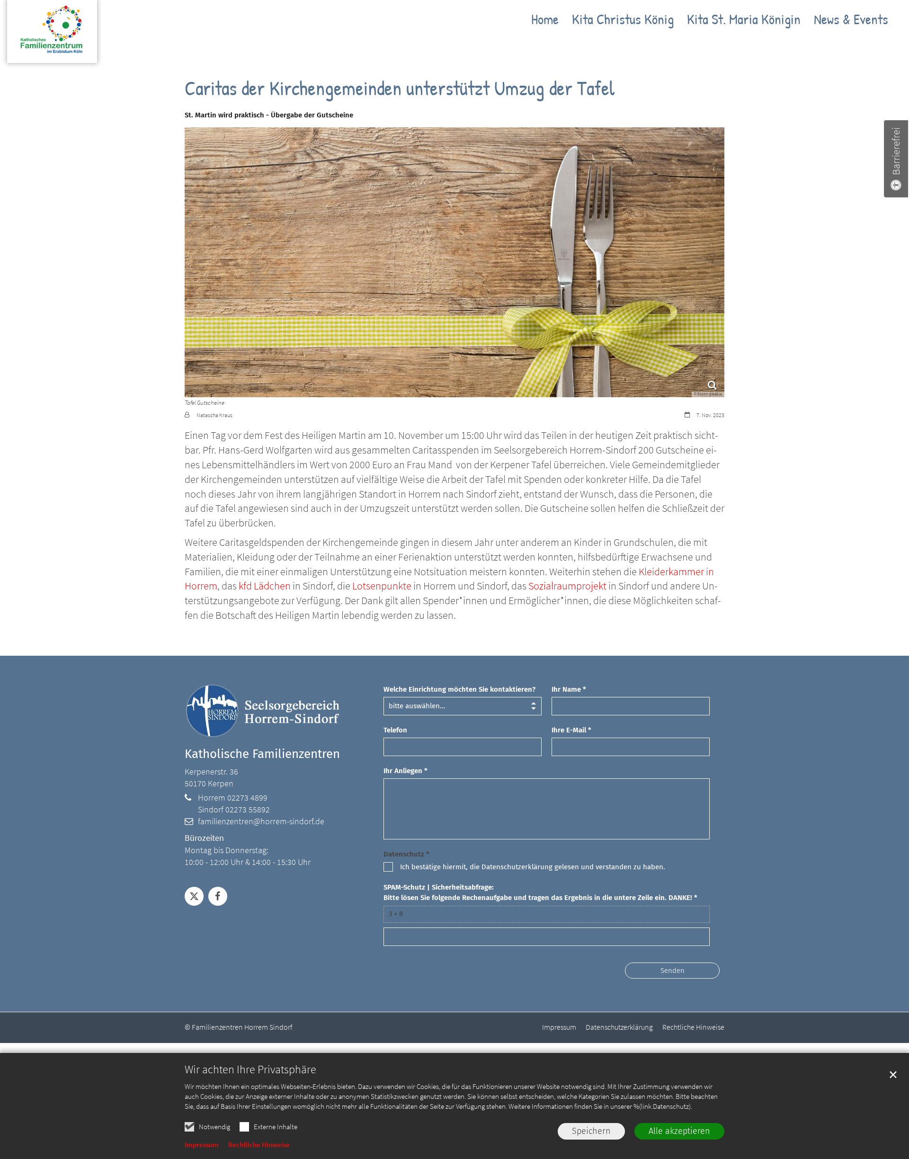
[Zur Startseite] (52, 36)
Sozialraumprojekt (568, 585)
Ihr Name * (569, 689)
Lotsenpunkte (382, 585)
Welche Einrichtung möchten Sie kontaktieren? (459, 689)
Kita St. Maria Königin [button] (744, 20)
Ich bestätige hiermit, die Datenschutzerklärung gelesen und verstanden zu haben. (532, 867)
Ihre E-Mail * (571, 730)
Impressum (202, 1144)
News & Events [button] (851, 20)
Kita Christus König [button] (623, 20)
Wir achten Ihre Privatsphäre (250, 1069)
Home (545, 20)
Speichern (591, 1131)
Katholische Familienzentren (262, 754)
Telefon (395, 730)
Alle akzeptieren (679, 1131)
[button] (194, 896)
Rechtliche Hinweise (259, 1144)
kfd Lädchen (265, 585)
